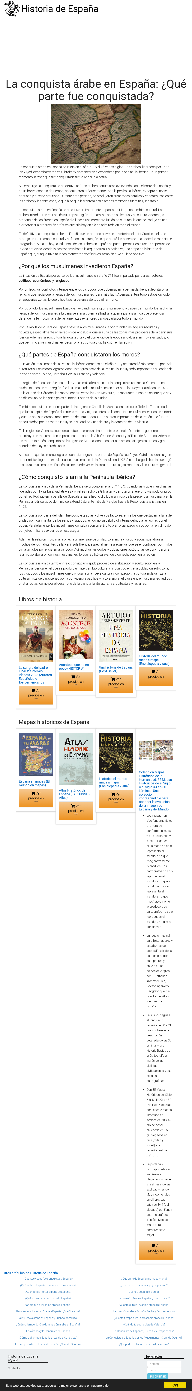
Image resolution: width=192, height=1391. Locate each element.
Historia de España (60, 8)
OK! (175, 1385)
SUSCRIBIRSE (158, 1376)
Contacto (14, 1368)
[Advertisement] (96, 46)
